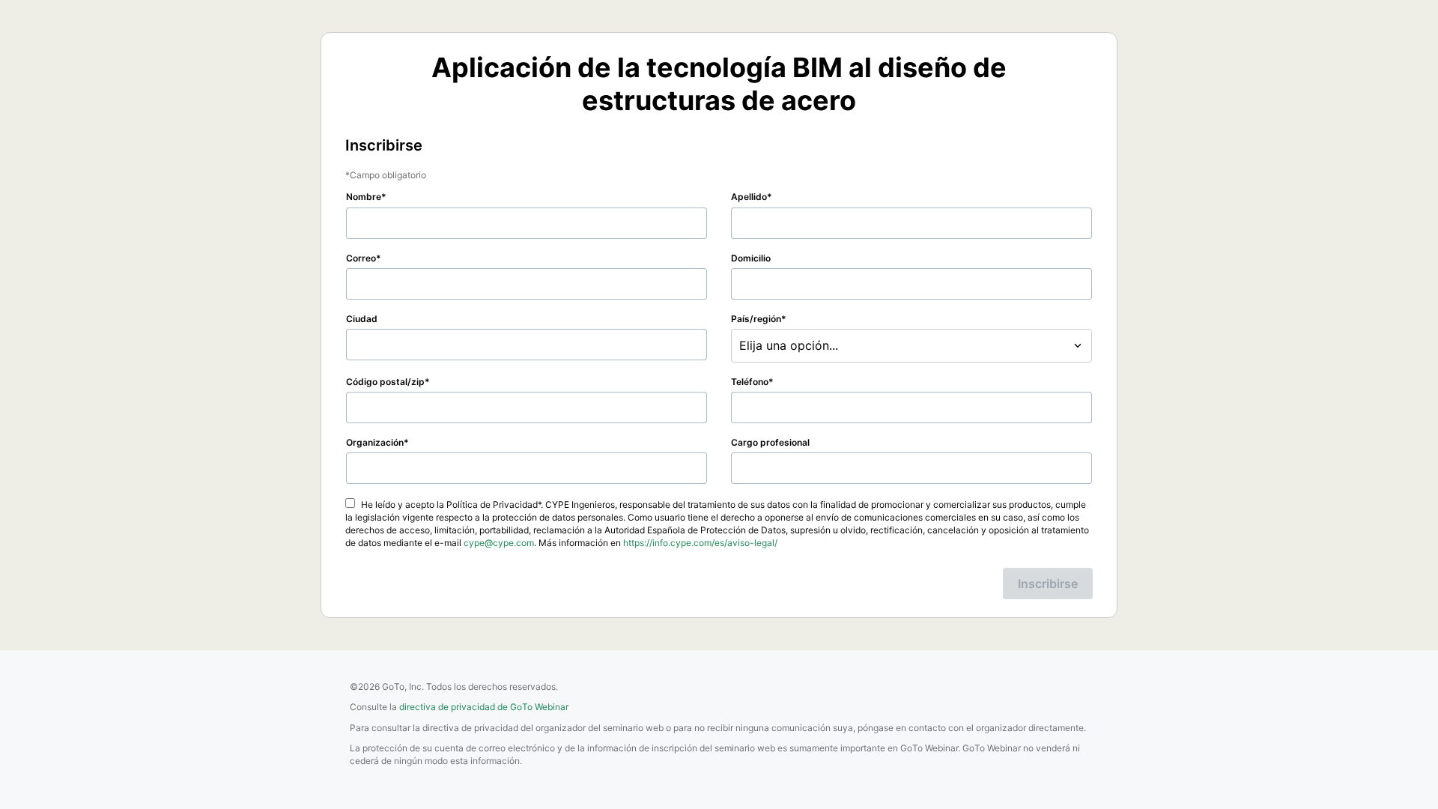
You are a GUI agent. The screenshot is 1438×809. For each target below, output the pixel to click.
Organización (375, 442)
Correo (361, 258)
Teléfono (749, 381)
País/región (756, 318)
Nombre (363, 196)
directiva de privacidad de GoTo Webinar (483, 706)
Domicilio (751, 258)
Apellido (749, 196)
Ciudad (361, 318)
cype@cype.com (499, 542)
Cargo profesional (770, 442)
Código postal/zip (385, 381)
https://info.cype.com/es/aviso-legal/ (700, 542)
